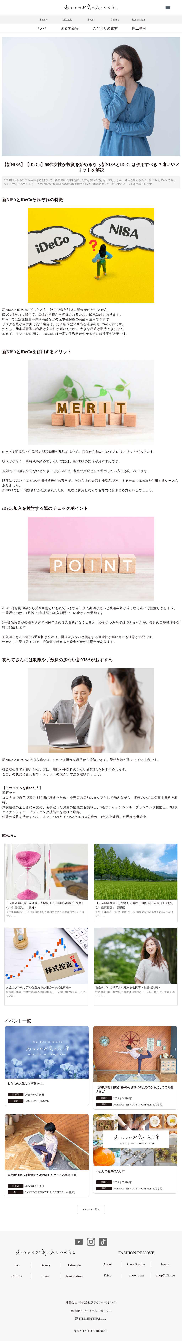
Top (17, 1265)
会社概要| (77, 1310)
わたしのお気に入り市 (110, 1171)
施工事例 (139, 28)
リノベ (41, 28)
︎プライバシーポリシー (97, 1310)
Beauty (46, 1265)
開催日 (15, 1094)
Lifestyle (74, 1265)
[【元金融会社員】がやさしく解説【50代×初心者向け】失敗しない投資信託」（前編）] (135, 871)
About (107, 1264)
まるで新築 (70, 28)
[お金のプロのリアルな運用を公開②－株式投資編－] (46, 956)
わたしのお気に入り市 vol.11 (26, 1083)
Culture (16, 1276)
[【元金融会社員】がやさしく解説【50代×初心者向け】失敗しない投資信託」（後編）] (46, 872)
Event (45, 1276)
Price (107, 1275)
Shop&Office (165, 1275)
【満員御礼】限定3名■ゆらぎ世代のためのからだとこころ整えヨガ (134, 1089)
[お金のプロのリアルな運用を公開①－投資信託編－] (135, 956)
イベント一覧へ (91, 1209)
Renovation (74, 1276)
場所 (16, 1100)
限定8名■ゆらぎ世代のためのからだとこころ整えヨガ (42, 1174)
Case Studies (136, 1264)
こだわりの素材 (105, 28)
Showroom (136, 1275)
